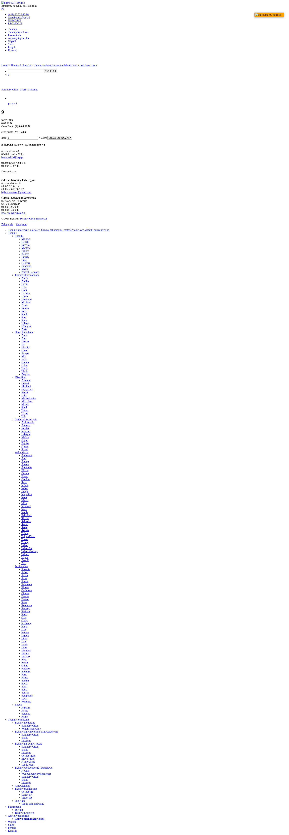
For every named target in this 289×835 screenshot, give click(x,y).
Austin (24, 581)
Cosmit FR (27, 791)
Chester (25, 593)
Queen (24, 446)
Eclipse (25, 251)
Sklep (11, 44)
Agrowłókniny (22, 785)
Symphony (27, 695)
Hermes (25, 293)
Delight (25, 242)
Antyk (24, 278)
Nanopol (26, 506)
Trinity (24, 542)
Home (4, 65)
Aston (24, 575)
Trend (24, 413)
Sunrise (25, 692)
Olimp (24, 665)
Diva (24, 287)
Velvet (24, 545)
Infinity (25, 485)
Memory (25, 656)
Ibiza (24, 482)
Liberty (25, 257)
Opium (25, 362)
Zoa (23, 563)
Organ (24, 440)
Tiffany (25, 533)
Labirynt (25, 434)
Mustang (32, 89)
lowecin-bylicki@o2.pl (13, 212)
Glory (24, 620)
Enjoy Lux (27, 389)
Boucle (18, 704)
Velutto (25, 554)
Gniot (24, 350)
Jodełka (25, 428)
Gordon (25, 479)
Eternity (25, 347)
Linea (24, 638)
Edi (23, 344)
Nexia (24, 662)
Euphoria (26, 266)
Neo (23, 659)
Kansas (25, 254)
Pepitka (25, 443)
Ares (23, 338)
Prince (24, 677)
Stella (24, 689)
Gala (23, 617)
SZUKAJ (50, 71)
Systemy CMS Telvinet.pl (33, 218)
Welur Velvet (21, 452)
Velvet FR (26, 797)
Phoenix (25, 671)
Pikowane (20, 800)
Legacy (25, 635)
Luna (24, 647)
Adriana (25, 707)
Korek (24, 392)
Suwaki (19, 809)
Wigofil (12, 41)
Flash (24, 614)
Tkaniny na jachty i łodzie (28, 743)
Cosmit (25, 383)
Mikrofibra (20, 377)
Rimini (25, 518)
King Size (26, 494)
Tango (24, 368)
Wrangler (26, 326)
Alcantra (25, 380)
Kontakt (12, 50)
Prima (24, 305)
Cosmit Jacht (28, 755)
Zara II (25, 560)
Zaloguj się (7, 224)
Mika (24, 503)
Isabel (24, 488)
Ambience (26, 455)
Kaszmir (25, 431)
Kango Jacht (28, 761)
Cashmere (26, 590)
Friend (24, 476)
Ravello (25, 245)
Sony (24, 320)
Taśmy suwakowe (24, 812)
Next (24, 509)
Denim (25, 596)
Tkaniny (12, 29)
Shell (24, 407)
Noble (24, 512)
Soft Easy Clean (88, 65)
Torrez (24, 539)
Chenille (19, 235)
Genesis (25, 263)
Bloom (25, 587)
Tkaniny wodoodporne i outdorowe (33, 767)
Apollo (25, 281)
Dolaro (25, 341)
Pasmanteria (14, 35)
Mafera (25, 437)
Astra (24, 578)
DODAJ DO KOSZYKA (60, 138)
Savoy (24, 527)
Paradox (25, 668)
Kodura (25, 770)
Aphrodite (26, 467)
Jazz (23, 629)
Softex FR (26, 794)
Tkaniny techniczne (18, 32)
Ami (23, 458)
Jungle (24, 491)
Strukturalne (21, 566)
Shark (23, 89)
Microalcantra (28, 398)
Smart (24, 449)
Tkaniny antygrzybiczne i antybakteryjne (56, 65)
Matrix (24, 500)
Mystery (25, 248)
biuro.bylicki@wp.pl (12, 157)
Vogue (24, 557)
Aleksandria (27, 422)
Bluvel (24, 470)
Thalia (24, 371)
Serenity (25, 713)
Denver (25, 599)
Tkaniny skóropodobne (27, 275)
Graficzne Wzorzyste (26, 419)
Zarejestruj (21, 224)
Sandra (25, 680)
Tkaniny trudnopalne (26, 788)
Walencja (26, 701)
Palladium (26, 515)
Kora (24, 497)
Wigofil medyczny (31, 728)
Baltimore (26, 584)
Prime (24, 716)
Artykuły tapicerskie (18, 38)
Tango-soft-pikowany (32, 803)
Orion (24, 365)
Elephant (26, 386)
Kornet (25, 632)
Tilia (23, 416)
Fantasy (25, 608)
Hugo (24, 626)
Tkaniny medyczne (25, 722)
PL (3, 8)
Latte (24, 395)
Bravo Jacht (27, 758)
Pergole (12, 47)
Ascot (24, 710)
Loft (23, 641)
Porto (24, 674)
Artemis (25, 569)
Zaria (24, 329)
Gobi (24, 290)
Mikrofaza (26, 401)
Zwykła (25, 374)
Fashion (25, 611)
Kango (25, 353)
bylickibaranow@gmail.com (16, 192)
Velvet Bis (26, 548)
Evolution (26, 605)
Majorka (25, 238)
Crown (25, 473)
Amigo (25, 461)
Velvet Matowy (29, 551)
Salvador (26, 521)
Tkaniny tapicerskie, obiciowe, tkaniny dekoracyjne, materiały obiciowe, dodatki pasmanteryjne (58, 229)
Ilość (3, 137)
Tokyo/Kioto (28, 536)
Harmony (26, 623)
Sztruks (25, 530)
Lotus (24, 644)
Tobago (25, 323)
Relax (24, 311)
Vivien (24, 269)
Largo (24, 296)
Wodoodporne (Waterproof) (36, 773)
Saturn (24, 524)
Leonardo (26, 299)
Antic (24, 335)
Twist (24, 698)
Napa (24, 359)
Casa (24, 260)
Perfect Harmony (30, 272)
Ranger (25, 308)
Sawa (24, 683)
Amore (25, 464)
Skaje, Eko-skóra (24, 332)
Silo (23, 317)
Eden (24, 602)
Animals (25, 425)
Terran (24, 410)
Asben (24, 572)
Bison (24, 284)
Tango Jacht (27, 764)
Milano (25, 404)
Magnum (26, 650)
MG (23, 356)
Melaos (25, 653)
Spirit (24, 686)
